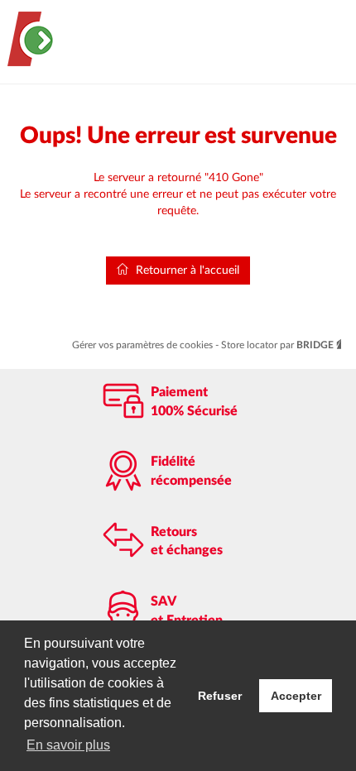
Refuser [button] (220, 695)
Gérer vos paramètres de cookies (143, 345)
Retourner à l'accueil (185, 270)
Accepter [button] (296, 695)
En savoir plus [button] (68, 745)
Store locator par (277, 345)
